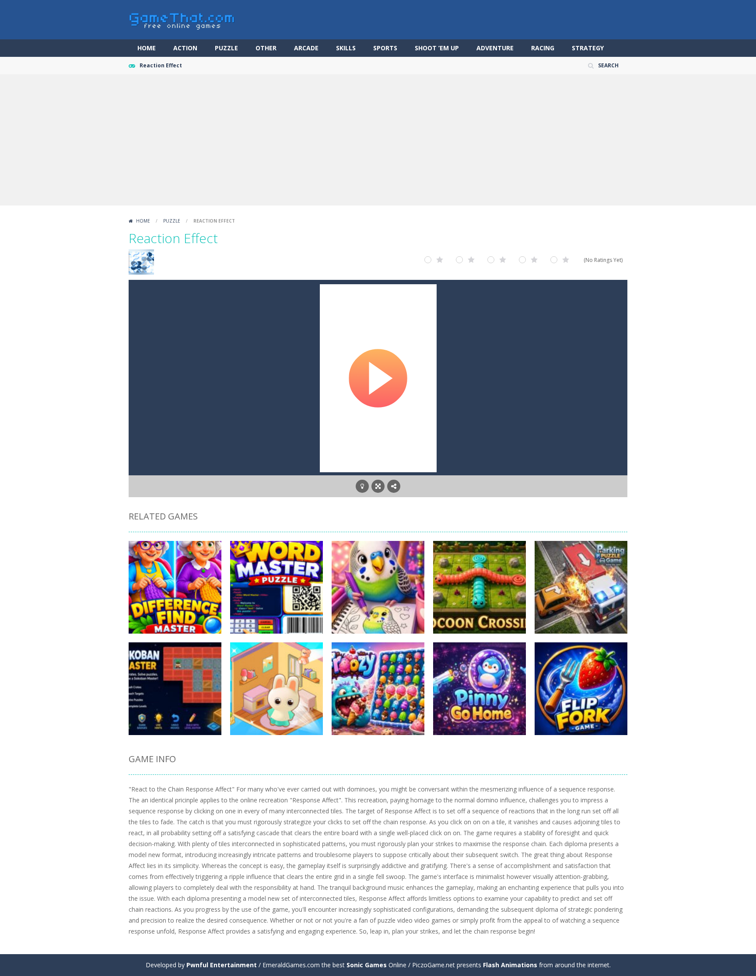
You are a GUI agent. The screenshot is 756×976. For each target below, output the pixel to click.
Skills (346, 48)
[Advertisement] (378, 140)
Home (146, 48)
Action (185, 48)
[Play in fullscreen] (378, 486)
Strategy (588, 48)
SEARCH (608, 65)
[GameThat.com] (182, 19)
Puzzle (226, 48)
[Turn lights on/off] (362, 486)
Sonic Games (366, 965)
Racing (542, 48)
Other (266, 48)
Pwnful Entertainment (221, 965)
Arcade (306, 48)
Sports (385, 48)
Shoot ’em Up (437, 48)
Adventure (495, 48)
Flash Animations (510, 965)
